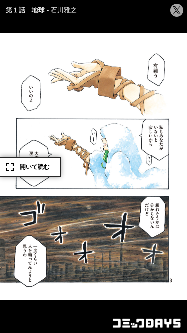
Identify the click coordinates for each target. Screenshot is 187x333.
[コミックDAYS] (147, 323)
